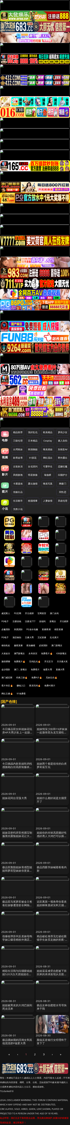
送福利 (42, 621)
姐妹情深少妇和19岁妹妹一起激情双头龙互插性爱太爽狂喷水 (52, 732)
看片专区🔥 (7, 685)
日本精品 (33, 440)
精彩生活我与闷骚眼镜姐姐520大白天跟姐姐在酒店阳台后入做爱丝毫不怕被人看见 (17, 976)
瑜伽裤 (47, 474)
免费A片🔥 (36, 677)
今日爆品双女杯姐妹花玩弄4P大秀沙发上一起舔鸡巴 (17, 732)
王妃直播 (42, 637)
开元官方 (48, 661)
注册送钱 (17, 621)
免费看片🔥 (47, 653)
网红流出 (48, 457)
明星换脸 (33, 474)
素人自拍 (62, 440)
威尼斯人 (5, 613)
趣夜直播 (18, 645)
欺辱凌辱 (18, 457)
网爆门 (62, 483)
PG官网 (17, 613)
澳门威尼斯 (6, 677)
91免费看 (21, 693)
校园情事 (33, 500)
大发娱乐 (5, 653)
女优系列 (33, 466)
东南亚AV (63, 449)
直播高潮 (46, 629)
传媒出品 (18, 492)
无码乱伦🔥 (35, 661)
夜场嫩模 (30, 645)
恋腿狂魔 (62, 466)
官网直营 (42, 613)
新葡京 (53, 621)
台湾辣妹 (18, 449)
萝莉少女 (62, 432)
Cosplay (47, 440)
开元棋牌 (29, 613)
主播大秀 (29, 637)
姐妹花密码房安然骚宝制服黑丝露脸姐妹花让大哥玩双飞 (17, 836)
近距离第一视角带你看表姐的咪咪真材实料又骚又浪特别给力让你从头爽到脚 (52, 907)
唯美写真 (48, 483)
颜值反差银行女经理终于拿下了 (52, 1041)
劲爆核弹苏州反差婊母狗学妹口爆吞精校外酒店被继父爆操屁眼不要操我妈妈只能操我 (17, 941)
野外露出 (62, 457)
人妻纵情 (48, 500)
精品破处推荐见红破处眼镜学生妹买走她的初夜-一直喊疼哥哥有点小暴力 (52, 939)
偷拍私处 (5, 645)
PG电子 (5, 621)
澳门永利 (54, 613)
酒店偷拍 (17, 637)
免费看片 (35, 669)
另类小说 (18, 509)
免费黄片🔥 (19, 661)
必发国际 (43, 645)
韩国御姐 (33, 449)
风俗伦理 (62, 500)
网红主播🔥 (7, 693)
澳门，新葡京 (20, 669)
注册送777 (30, 621)
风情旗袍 (18, 474)
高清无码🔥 (35, 685)
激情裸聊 (5, 661)
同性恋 (62, 492)
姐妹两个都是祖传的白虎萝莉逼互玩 (52, 765)
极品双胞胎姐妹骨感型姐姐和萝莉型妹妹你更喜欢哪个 (17, 870)
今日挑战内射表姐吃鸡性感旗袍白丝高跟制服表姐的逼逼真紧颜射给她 (17, 767)
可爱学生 (48, 466)
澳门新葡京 (56, 645)
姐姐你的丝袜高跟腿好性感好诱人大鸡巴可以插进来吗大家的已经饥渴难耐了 (52, 838)
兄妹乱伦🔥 (51, 677)
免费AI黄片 (49, 685)
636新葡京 (61, 653)
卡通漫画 (18, 483)
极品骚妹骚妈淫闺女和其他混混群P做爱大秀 (17, 1041)
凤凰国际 (18, 629)
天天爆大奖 (62, 661)
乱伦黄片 (54, 637)
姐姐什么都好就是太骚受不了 (52, 799)
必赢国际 (5, 629)
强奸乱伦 (33, 432)
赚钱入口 (21, 685)
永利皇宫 (33, 653)
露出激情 (33, 483)
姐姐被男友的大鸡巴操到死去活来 (17, 1006)
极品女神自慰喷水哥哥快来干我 (52, 1006)
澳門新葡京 (19, 653)
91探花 (32, 457)
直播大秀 (60, 669)
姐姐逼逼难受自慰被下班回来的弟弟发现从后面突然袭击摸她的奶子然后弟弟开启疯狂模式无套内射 (52, 976)
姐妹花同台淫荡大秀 (14, 798)
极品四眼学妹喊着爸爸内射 (52, 868)
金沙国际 (5, 669)
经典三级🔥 (22, 677)
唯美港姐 (48, 449)
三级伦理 (18, 440)
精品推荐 (18, 432)
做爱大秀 (47, 669)
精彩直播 (58, 629)
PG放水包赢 (32, 629)
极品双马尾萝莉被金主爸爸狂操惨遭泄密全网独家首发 (17, 905)
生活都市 (18, 500)
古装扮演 (18, 466)
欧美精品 (48, 432)
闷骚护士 (62, 474)
